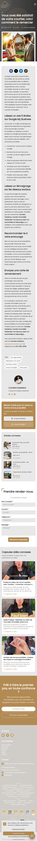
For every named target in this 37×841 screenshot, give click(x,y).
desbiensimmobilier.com (14, 344)
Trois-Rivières (9, 791)
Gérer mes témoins (19, 839)
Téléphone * (6, 517)
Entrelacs (5, 789)
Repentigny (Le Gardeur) (10, 785)
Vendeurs (5, 749)
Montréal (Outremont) (17, 789)
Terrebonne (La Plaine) (23, 795)
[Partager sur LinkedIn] (21, 71)
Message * (5, 525)
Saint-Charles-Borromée (9, 793)
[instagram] (12, 394)
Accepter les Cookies (18, 833)
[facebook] (9, 394)
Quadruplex (27, 802)
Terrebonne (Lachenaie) (9, 787)
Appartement (22, 801)
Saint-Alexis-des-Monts (26, 787)
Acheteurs (5, 747)
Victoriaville (29, 789)
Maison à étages (10, 802)
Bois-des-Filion (10, 795)
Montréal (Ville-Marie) (26, 785)
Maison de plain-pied (9, 801)
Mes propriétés (6, 745)
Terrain (31, 801)
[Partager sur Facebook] (11, 71)
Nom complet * (7, 501)
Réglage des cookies (18, 829)
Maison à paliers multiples (18, 804)
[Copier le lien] (26, 71)
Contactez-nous (18, 709)
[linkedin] (14, 394)
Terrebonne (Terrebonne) (23, 791)
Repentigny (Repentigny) (26, 793)
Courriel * (5, 509)
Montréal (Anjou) (13, 796)
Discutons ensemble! (18, 539)
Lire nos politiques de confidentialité (18, 836)
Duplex (19, 802)
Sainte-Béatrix (25, 796)
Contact (4, 754)
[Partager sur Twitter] (16, 71)
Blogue (4, 751)
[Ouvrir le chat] (32, 836)
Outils (3, 752)
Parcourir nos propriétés (18, 715)
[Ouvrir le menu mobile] (35, 4)
